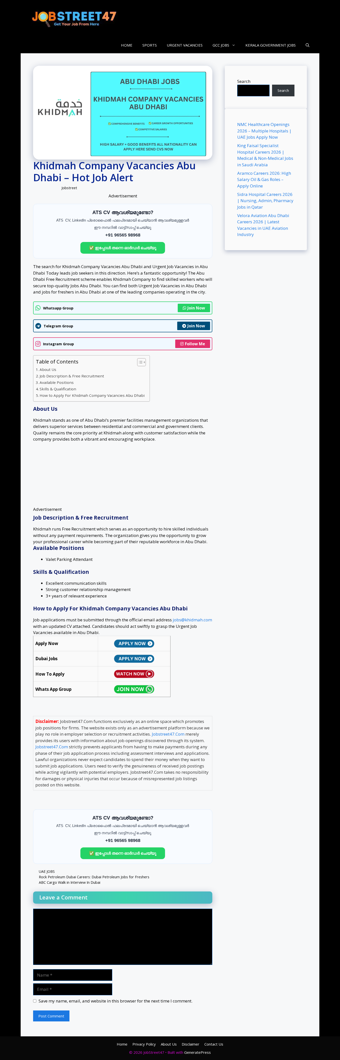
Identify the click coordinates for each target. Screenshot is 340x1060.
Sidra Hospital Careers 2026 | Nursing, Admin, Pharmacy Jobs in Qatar (265, 200)
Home (122, 1044)
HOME (126, 45)
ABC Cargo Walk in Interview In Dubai (69, 882)
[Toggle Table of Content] (139, 362)
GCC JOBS (221, 45)
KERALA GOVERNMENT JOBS (270, 45)
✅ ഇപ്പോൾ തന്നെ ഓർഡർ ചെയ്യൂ (122, 248)
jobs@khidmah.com (192, 620)
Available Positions (57, 382)
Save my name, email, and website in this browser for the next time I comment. (115, 1001)
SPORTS (149, 45)
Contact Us (213, 1044)
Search (243, 81)
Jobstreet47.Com (168, 734)
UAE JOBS (47, 871)
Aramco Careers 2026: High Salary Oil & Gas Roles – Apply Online (264, 179)
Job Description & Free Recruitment (72, 375)
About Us (48, 369)
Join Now (196, 308)
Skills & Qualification (58, 388)
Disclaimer (190, 1044)
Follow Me (195, 344)
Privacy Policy (144, 1044)
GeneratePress (197, 1052)
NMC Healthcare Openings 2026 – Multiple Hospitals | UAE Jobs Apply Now (264, 130)
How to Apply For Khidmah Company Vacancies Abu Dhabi (92, 395)
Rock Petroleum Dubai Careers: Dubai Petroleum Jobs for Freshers (94, 877)
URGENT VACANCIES (185, 45)
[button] (307, 45)
